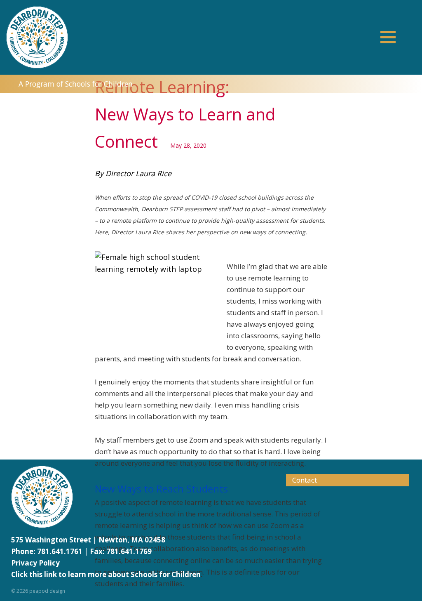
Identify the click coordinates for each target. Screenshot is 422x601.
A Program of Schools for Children (76, 84)
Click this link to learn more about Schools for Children (106, 574)
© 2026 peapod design (38, 590)
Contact (304, 480)
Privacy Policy (35, 563)
